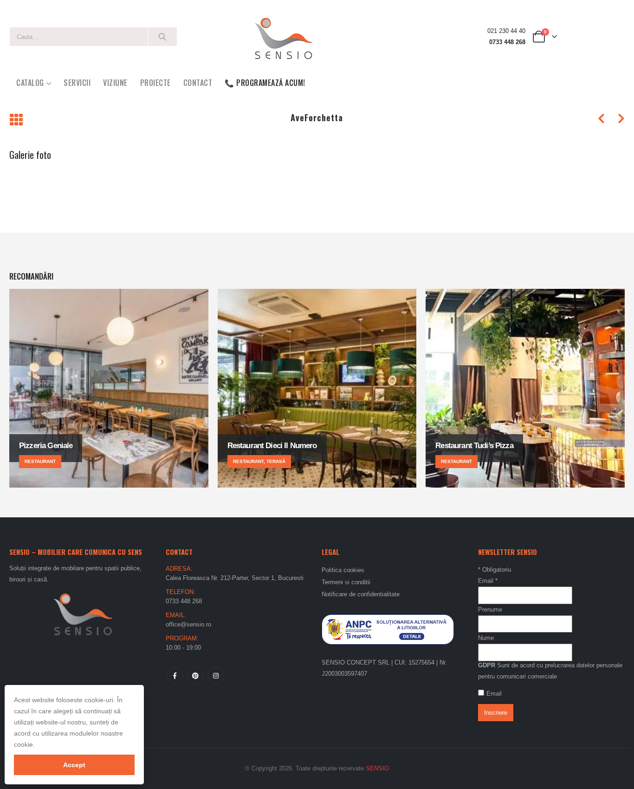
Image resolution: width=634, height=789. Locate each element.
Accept (74, 765)
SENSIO (377, 768)
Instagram (215, 675)
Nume (486, 637)
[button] (16, 120)
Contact (198, 82)
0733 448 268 (507, 42)
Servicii (77, 82)
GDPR (486, 665)
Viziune (115, 82)
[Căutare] (162, 36)
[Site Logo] (283, 36)
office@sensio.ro (188, 624)
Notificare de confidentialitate (361, 594)
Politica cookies (343, 570)
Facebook (175, 675)
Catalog (30, 82)
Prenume (490, 609)
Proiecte (155, 82)
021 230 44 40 (506, 31)
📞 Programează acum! (265, 82)
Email (488, 580)
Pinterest (195, 675)
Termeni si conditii (346, 582)
